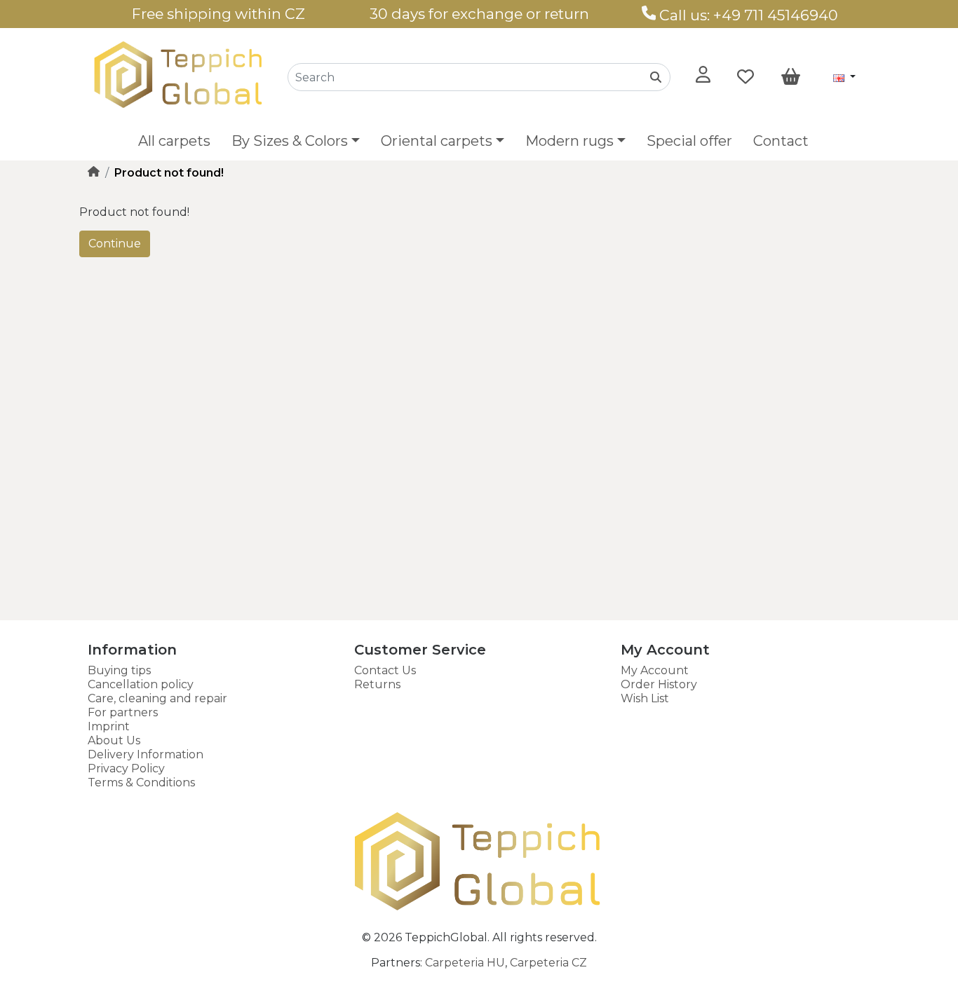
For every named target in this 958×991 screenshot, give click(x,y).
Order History (659, 684)
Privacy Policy (126, 768)
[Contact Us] (649, 15)
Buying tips (119, 670)
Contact (781, 140)
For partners (123, 712)
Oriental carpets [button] (436, 140)
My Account (655, 670)
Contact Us (385, 670)
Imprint (109, 726)
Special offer (689, 140)
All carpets (174, 140)
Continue (114, 243)
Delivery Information (145, 754)
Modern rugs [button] (569, 140)
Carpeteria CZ (548, 962)
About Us (114, 740)
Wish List (645, 698)
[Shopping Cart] (790, 77)
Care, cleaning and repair (157, 698)
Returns (377, 684)
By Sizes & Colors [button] (289, 140)
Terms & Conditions (141, 782)
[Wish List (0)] (745, 77)
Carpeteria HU (465, 962)
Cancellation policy (141, 684)
